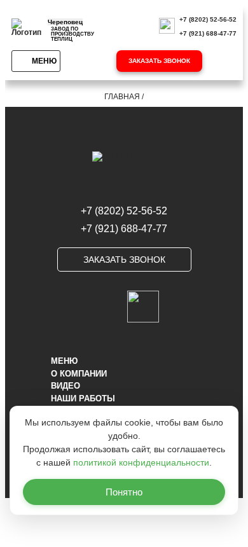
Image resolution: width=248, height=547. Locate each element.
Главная (122, 96)
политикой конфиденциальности (141, 462)
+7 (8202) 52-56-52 (208, 19)
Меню (44, 61)
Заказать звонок (159, 60)
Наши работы (83, 398)
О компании (79, 373)
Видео (65, 386)
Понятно (124, 492)
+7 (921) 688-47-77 (208, 33)
